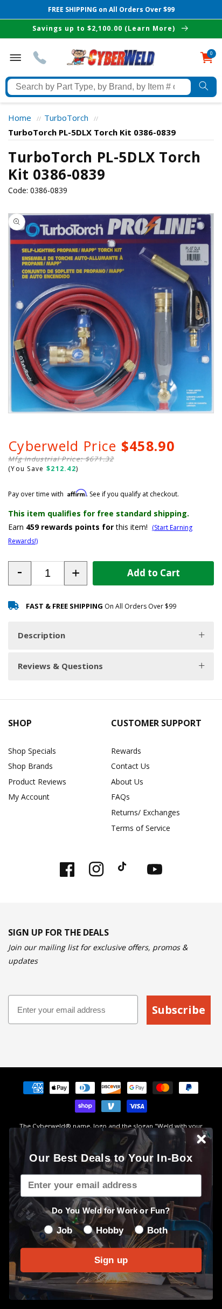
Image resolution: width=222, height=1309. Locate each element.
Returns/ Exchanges (145, 812)
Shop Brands (30, 766)
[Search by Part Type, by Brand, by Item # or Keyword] (203, 87)
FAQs (120, 797)
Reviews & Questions (60, 665)
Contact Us (130, 766)
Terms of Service (140, 828)
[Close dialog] (201, 1139)
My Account (29, 797)
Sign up (110, 1260)
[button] (19, 573)
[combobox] (99, 87)
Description (41, 635)
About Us (127, 781)
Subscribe (178, 1010)
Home (19, 117)
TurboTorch (66, 117)
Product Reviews (37, 781)
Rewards (126, 751)
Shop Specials (32, 751)
